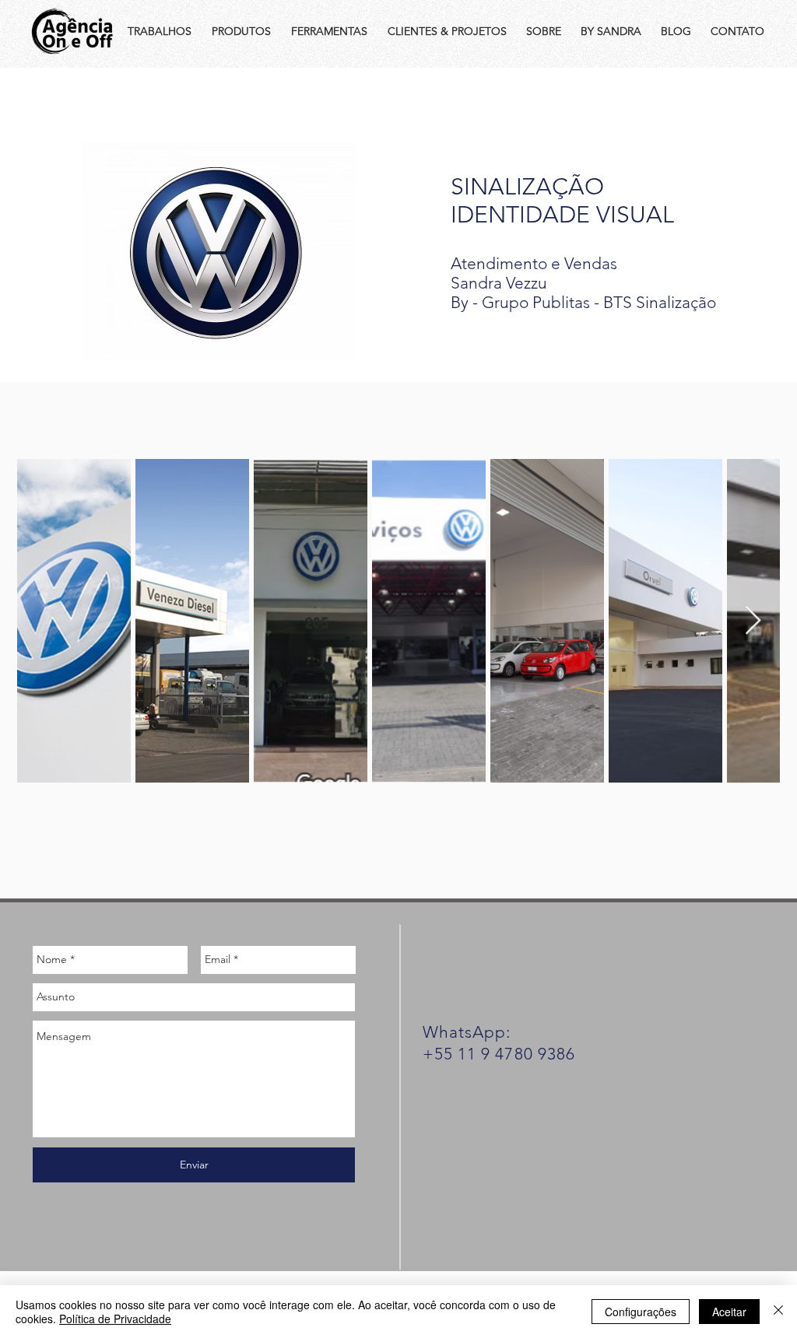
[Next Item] (753, 621)
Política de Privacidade (115, 1318)
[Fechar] (778, 1312)
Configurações (640, 1311)
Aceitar (729, 1311)
